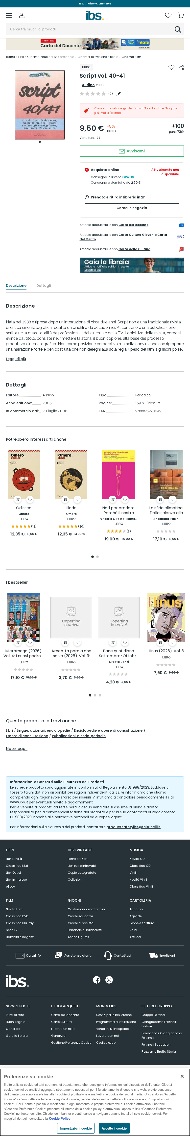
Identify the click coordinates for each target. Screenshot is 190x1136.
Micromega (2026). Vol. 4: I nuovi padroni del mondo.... (23, 654)
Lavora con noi (107, 1036)
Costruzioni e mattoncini (86, 909)
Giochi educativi (80, 916)
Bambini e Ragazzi (20, 937)
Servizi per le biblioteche (114, 1015)
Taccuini (136, 909)
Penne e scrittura (142, 923)
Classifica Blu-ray (20, 923)
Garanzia (58, 1036)
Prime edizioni (78, 859)
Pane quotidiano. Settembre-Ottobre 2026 (119, 654)
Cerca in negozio (132, 207)
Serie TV (12, 930)
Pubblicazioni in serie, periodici (79, 735)
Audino (88, 84)
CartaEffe (13, 1029)
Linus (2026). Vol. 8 (166, 651)
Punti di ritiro (15, 1015)
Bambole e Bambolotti (85, 930)
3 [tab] (100, 696)
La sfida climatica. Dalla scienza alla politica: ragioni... (166, 511)
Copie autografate (82, 872)
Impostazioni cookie (76, 1128)
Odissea (23, 508)
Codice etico (106, 1042)
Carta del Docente (133, 225)
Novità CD (137, 859)
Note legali (16, 748)
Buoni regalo (15, 1022)
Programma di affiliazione (116, 1022)
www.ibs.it (19, 802)
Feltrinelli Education (156, 1044)
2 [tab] (97, 557)
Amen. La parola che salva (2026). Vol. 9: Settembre (71, 654)
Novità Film (14, 909)
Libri (9, 730)
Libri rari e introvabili (82, 866)
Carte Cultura (61, 1022)
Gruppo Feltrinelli (154, 1015)
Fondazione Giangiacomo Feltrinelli (162, 1035)
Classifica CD (140, 866)
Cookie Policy (59, 1118)
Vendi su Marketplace (112, 1029)
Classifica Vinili (141, 886)
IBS (97, 138)
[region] (95, 1102)
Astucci (135, 937)
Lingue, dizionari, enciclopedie (43, 730)
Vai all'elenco (111, 113)
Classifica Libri (17, 866)
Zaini (133, 930)
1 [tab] (40, 142)
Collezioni (75, 879)
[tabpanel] (40, 104)
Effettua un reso (62, 1029)
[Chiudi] (182, 1076)
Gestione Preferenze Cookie (71, 1042)
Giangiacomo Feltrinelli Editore (159, 1024)
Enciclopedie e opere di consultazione (108, 730)
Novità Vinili (138, 879)
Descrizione (16, 285)
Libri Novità (14, 859)
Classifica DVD (17, 916)
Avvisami (135, 151)
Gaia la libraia (17, 1036)
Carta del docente (65, 1015)
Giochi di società (81, 923)
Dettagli (43, 285)
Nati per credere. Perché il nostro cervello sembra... (119, 511)
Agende (136, 916)
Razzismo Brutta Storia (159, 1051)
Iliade (71, 508)
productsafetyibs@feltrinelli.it (134, 826)
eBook (10, 886)
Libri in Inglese (16, 879)
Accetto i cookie (114, 1128)
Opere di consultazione (27, 735)
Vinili (133, 872)
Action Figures (78, 937)
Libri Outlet (13, 872)
